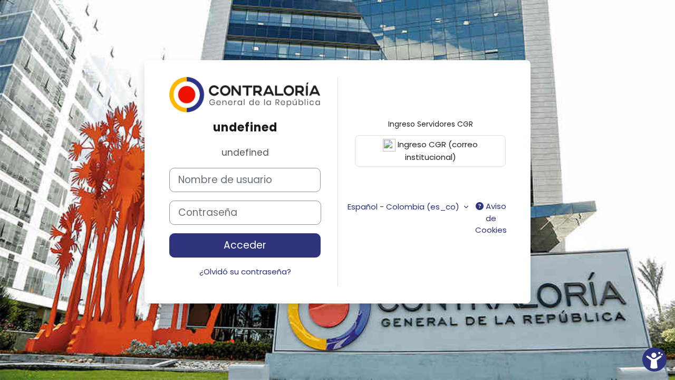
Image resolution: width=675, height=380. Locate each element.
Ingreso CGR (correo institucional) (437, 151)
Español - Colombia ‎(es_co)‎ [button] (404, 206)
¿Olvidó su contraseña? (245, 271)
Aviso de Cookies (491, 218)
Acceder (245, 245)
